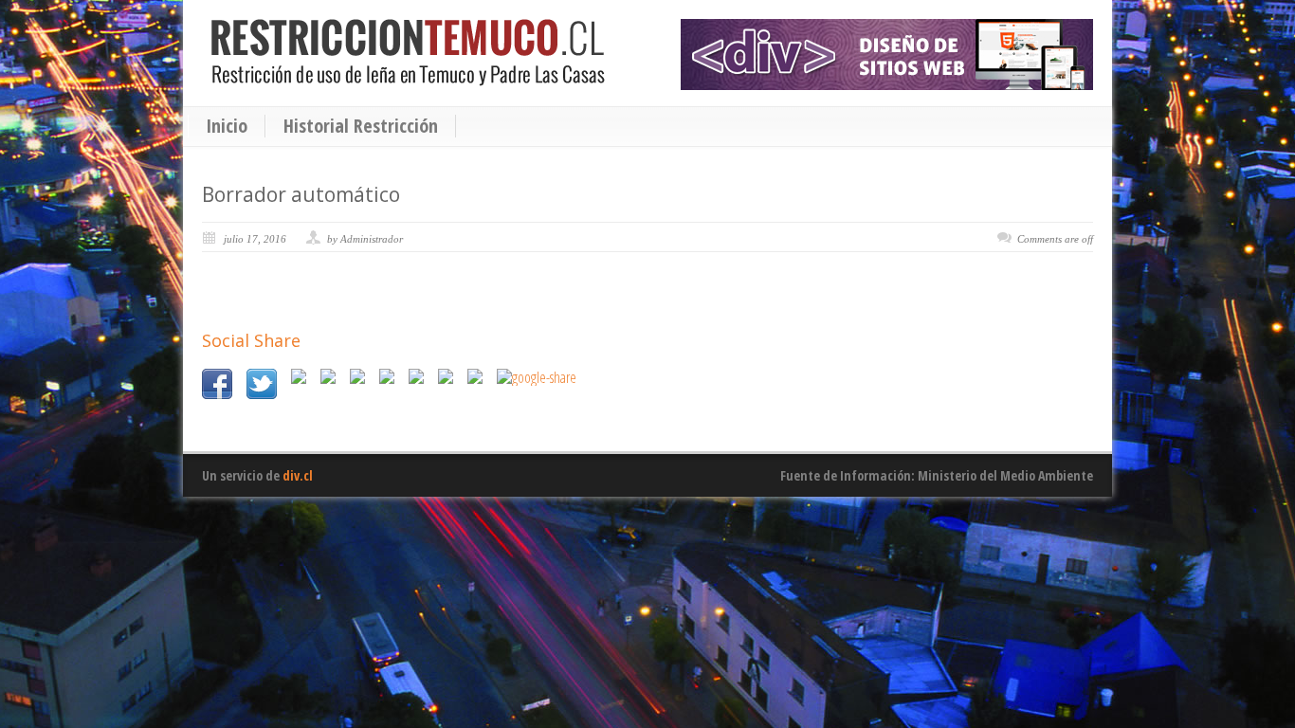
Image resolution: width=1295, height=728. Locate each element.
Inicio (226, 126)
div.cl (298, 475)
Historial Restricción (360, 126)
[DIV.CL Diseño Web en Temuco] (887, 54)
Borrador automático (301, 194)
